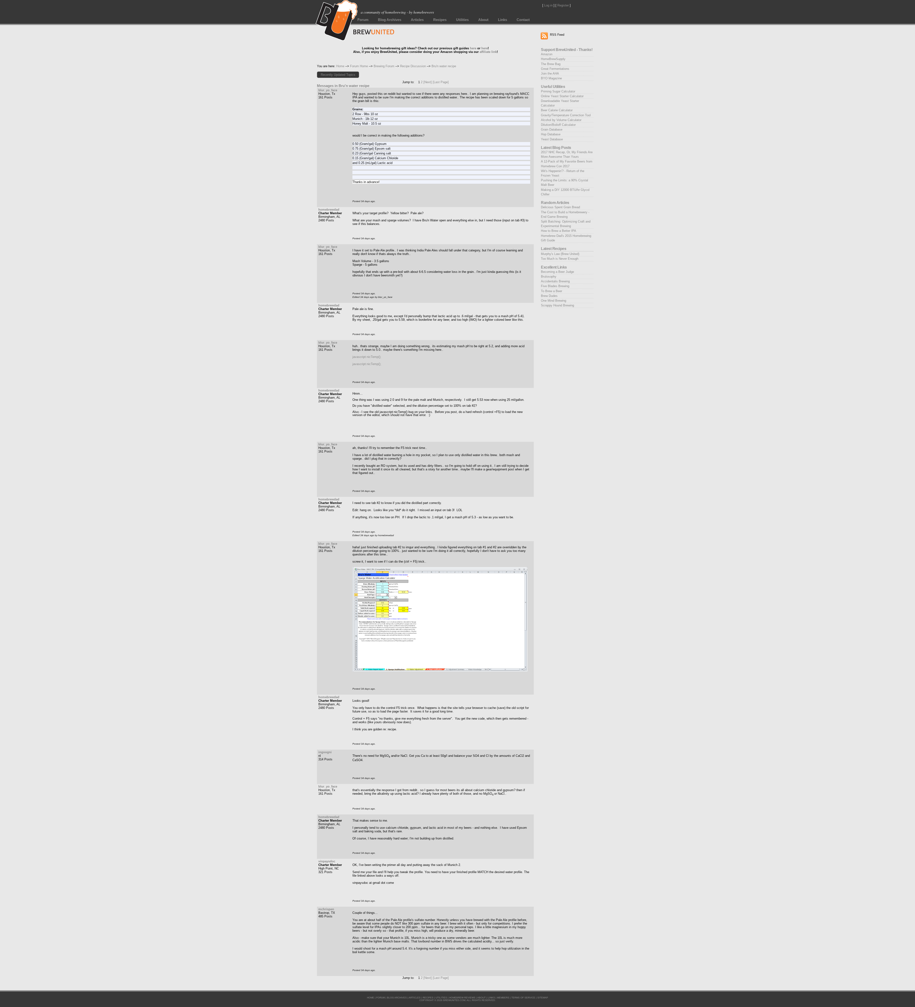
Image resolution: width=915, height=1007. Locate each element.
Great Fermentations (555, 69)
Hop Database (550, 134)
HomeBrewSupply (553, 59)
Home (340, 66)
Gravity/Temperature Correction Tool (566, 115)
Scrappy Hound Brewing (557, 305)
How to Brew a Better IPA (558, 231)
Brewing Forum (384, 66)
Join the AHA (550, 73)
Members (503, 997)
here (473, 48)
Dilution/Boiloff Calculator (558, 125)
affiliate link (488, 52)
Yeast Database (552, 139)
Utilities (462, 20)
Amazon (546, 54)
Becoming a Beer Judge (557, 272)
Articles (417, 20)
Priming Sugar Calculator (558, 91)
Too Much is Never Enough (559, 258)
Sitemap (542, 997)
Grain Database (551, 129)
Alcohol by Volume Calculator (561, 120)
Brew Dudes (549, 296)
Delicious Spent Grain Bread (560, 207)
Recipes (440, 20)
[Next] (427, 82)
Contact (523, 20)
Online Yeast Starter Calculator (562, 96)
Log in (548, 5)
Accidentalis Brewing (555, 281)
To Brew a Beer (551, 291)
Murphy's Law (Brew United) (560, 254)
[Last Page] (441, 82)
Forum (362, 20)
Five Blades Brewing (555, 286)
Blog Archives (389, 20)
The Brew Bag (550, 64)
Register (563, 5)
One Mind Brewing (553, 300)
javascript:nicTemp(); (366, 357)
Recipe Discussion (413, 66)
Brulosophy (548, 276)
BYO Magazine (551, 78)
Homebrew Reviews (462, 997)
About (483, 20)
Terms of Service (523, 997)
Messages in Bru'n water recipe (343, 86)
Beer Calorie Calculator (557, 110)
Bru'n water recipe (444, 66)
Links (502, 20)
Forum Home (359, 66)
